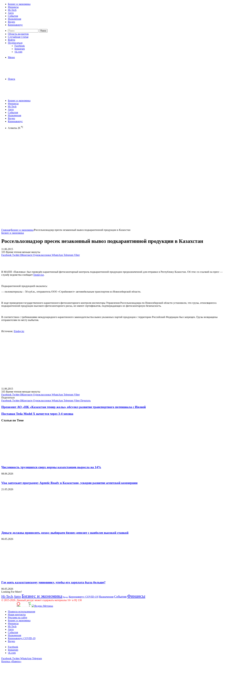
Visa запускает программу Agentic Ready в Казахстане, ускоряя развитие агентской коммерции (69, 483)
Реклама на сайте (17, 617)
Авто (11, 13)
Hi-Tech (12, 10)
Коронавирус (15, 24)
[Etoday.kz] (26, 73)
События (13, 16)
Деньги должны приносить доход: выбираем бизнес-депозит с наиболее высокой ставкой (64, 532)
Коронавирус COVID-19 (83, 596)
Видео (11, 21)
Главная (5, 230)
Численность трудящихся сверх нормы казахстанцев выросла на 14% (51, 467)
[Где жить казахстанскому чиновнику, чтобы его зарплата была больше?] (33, 576)
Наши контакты (17, 614)
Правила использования (21, 611)
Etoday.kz (38, 274)
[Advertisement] (112, 157)
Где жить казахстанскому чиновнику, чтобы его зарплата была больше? (53, 582)
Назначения (14, 18)
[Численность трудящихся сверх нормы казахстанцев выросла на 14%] (33, 460)
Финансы (13, 7)
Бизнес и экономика (19, 4)
